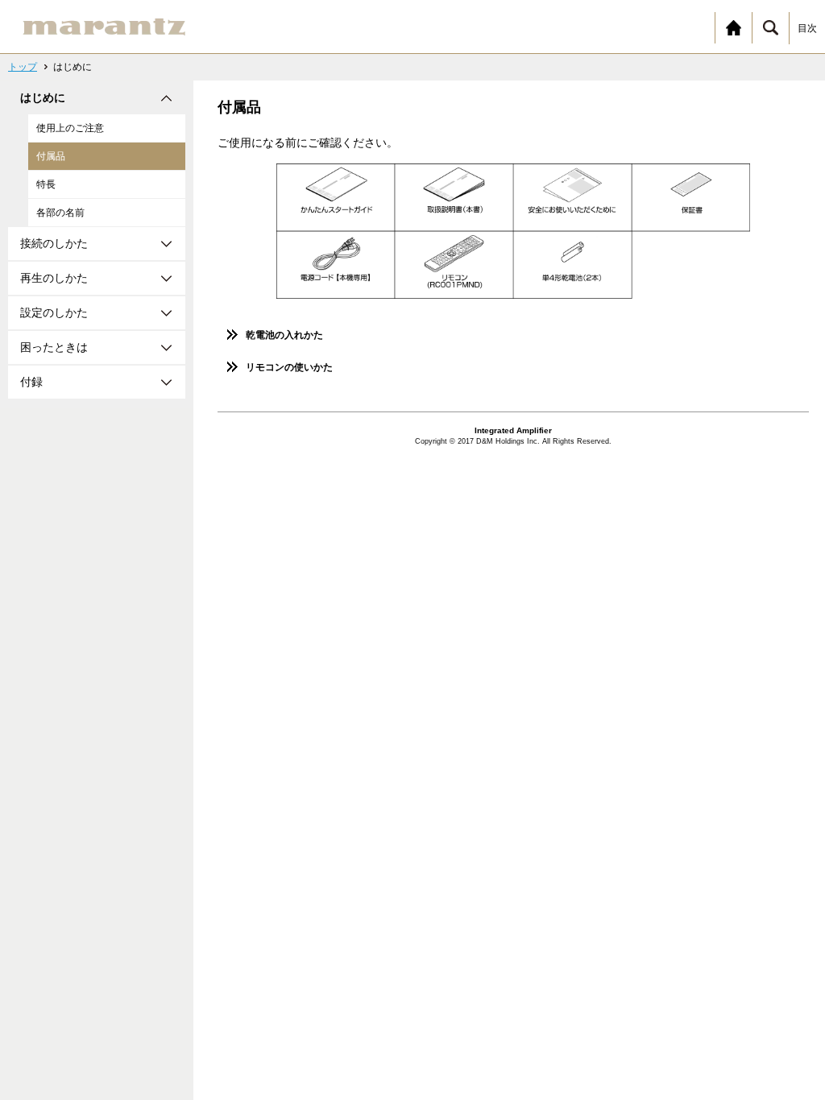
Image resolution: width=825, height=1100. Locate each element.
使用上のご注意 (70, 128)
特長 (46, 184)
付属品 (50, 156)
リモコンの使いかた (289, 367)
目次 (807, 28)
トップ (22, 66)
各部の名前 (60, 212)
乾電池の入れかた (284, 335)
